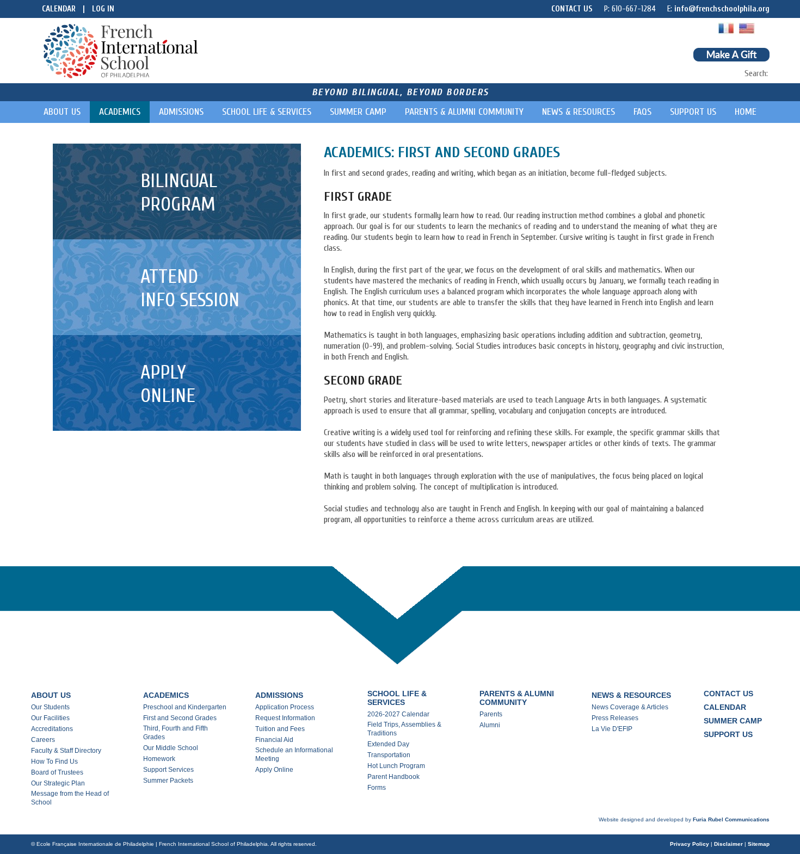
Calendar (59, 9)
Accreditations (52, 729)
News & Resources (578, 111)
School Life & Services (266, 111)
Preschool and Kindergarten (184, 707)
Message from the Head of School (70, 798)
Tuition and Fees (280, 729)
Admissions (181, 111)
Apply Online (274, 769)
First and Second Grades (180, 718)
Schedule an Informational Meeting (294, 754)
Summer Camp (358, 111)
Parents (490, 714)
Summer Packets (168, 780)
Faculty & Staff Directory (66, 750)
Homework (159, 759)
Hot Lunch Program (396, 766)
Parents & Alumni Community (464, 111)
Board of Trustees (57, 772)
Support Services (168, 769)
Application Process (284, 707)
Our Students (50, 707)
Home (745, 111)
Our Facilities (50, 718)
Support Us (693, 111)
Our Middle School (170, 748)
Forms (376, 787)
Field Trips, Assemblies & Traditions (404, 729)
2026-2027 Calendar (398, 714)
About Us (62, 111)
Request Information (285, 718)
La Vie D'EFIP (612, 729)
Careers (43, 740)
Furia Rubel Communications (731, 819)
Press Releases (615, 718)
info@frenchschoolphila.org (722, 9)
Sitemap (759, 844)
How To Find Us (54, 761)
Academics (119, 111)
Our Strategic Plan (58, 783)
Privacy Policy (689, 844)
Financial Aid (274, 740)
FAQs (642, 111)
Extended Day (388, 744)
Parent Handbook (393, 777)
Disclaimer (728, 844)
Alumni (489, 725)
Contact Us (572, 9)
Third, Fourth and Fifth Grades (175, 733)
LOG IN (103, 9)
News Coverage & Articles (630, 707)
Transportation (388, 755)
